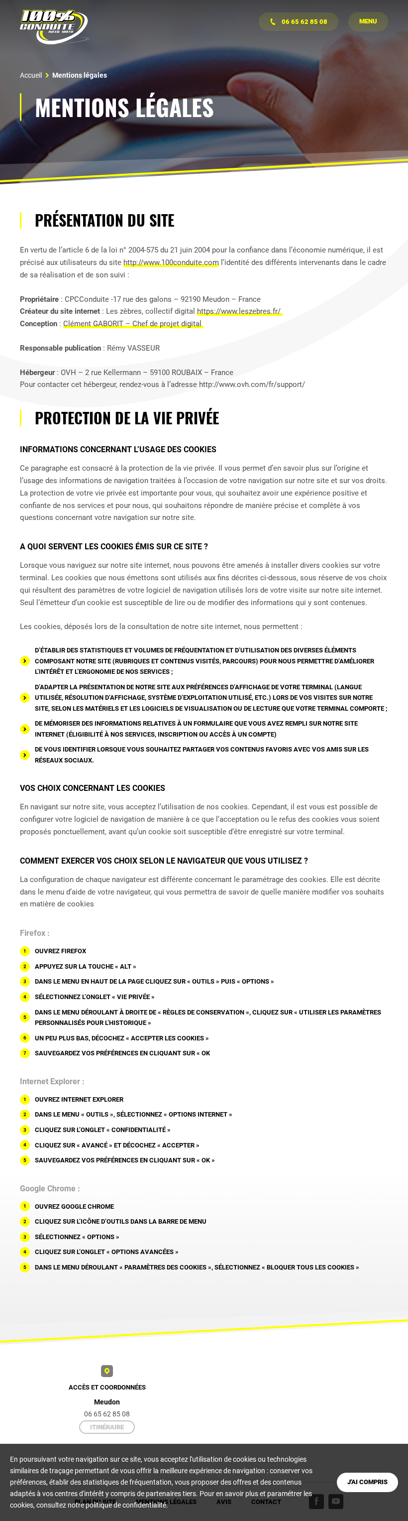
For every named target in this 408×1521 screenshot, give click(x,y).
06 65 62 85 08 (303, 21)
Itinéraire (107, 1427)
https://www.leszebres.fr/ (240, 311)
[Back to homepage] (55, 27)
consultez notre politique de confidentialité (101, 1505)
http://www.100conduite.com (171, 262)
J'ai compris (367, 1482)
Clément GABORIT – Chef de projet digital (133, 323)
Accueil (31, 75)
